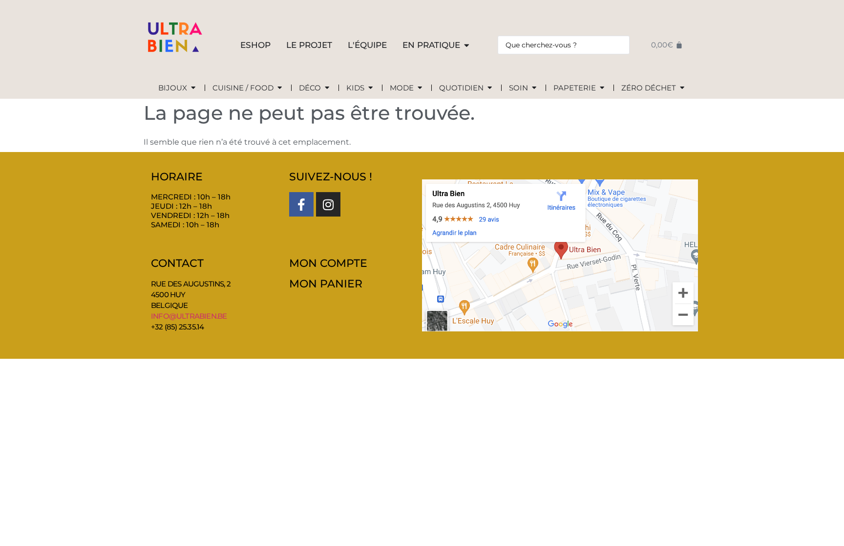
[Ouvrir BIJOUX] (193, 88)
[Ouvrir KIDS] (370, 88)
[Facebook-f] (301, 204)
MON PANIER (325, 283)
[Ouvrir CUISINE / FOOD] (279, 88)
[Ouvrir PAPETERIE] (602, 88)
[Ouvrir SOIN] (534, 88)
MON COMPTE (328, 263)
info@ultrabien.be (189, 316)
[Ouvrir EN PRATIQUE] (467, 45)
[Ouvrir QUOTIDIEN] (489, 88)
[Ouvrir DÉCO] (327, 88)
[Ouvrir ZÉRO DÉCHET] (682, 88)
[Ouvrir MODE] (419, 88)
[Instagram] (328, 204)
